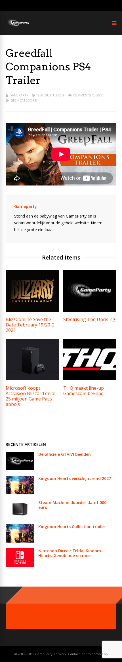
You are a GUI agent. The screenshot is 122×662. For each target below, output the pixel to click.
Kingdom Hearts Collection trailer (71, 526)
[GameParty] (18, 26)
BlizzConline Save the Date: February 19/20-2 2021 (30, 324)
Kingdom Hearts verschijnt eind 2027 (74, 478)
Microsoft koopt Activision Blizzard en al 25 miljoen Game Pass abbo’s (30, 396)
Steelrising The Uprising (89, 319)
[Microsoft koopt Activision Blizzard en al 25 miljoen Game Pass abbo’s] (32, 378)
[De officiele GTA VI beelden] (20, 468)
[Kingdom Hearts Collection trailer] (20, 541)
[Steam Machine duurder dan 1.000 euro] (20, 517)
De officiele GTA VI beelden (64, 454)
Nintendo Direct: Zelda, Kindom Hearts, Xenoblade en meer (69, 553)
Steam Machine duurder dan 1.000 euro (72, 505)
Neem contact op (94, 654)
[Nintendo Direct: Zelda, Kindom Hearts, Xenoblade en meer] (20, 565)
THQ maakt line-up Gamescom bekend (83, 391)
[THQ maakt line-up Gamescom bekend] (89, 378)
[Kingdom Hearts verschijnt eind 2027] (20, 493)
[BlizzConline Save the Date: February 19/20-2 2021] (32, 310)
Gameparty (18, 95)
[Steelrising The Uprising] (89, 310)
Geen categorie (23, 100)
